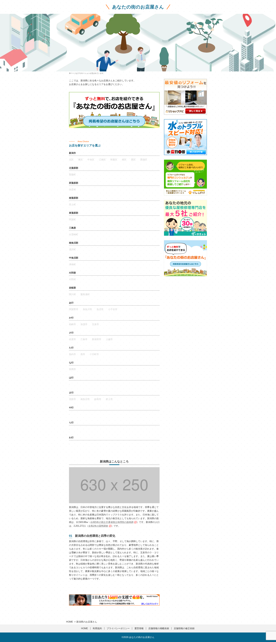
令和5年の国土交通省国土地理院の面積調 (112, 522)
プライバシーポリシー (118, 628)
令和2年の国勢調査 (98, 526)
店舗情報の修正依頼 (184, 628)
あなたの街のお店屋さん (138, 7)
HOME (84, 628)
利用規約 (97, 628)
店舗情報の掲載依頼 (158, 628)
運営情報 (139, 628)
